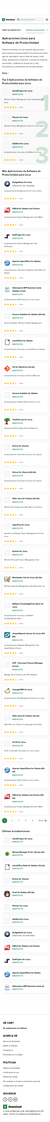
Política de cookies (10, 1077)
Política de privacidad (11, 1068)
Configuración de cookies (13, 1086)
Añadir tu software (10, 1046)
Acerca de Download (11, 1041)
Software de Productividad (35, 30)
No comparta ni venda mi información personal (21, 1081)
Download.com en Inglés (13, 1055)
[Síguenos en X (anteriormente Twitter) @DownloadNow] (10, 1099)
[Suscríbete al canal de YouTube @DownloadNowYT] (15, 1099)
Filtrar (5, 73)
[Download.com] (8, 19)
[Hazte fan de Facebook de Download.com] (5, 1099)
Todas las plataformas (11, 30)
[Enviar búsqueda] (18, 20)
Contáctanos (8, 1050)
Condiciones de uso (11, 1072)
